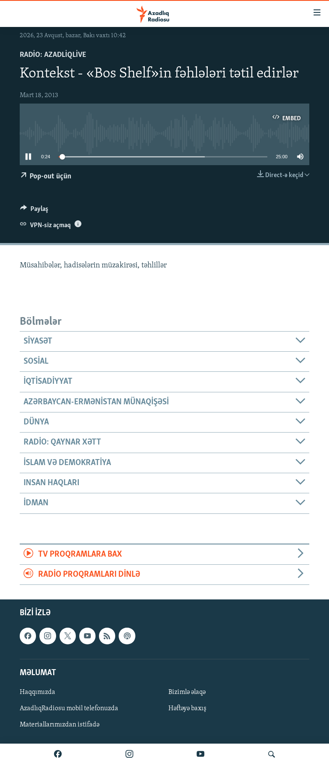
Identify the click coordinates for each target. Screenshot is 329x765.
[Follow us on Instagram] (47, 636)
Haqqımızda (37, 692)
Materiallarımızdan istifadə (59, 724)
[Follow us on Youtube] (87, 636)
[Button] (34, 211)
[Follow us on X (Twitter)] (68, 636)
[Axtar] (271, 754)
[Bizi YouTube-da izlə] (200, 754)
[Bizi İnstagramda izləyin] (129, 754)
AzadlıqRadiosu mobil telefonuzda (69, 708)
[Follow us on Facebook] (28, 636)
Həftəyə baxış (187, 708)
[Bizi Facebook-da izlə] (58, 754)
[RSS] (107, 636)
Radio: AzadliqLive (53, 55)
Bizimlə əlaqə (187, 692)
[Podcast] (127, 636)
